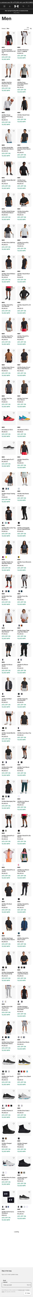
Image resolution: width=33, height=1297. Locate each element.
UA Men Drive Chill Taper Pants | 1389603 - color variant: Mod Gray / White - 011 (3, 1002)
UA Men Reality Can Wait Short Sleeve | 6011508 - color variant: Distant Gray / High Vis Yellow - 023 (6, 557)
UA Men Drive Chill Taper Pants (7, 1007)
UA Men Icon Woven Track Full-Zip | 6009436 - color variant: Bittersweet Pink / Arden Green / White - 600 (19, 865)
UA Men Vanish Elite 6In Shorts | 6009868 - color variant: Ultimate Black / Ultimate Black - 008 (3, 728)
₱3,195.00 (4, 308)
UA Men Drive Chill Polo (8, 242)
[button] (23, 6)
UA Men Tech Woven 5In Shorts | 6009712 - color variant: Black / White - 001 (19, 762)
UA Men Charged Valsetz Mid (22, 1178)
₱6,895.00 (5, 668)
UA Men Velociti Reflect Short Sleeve (8, 274)
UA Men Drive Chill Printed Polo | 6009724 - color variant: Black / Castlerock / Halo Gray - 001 (3, 762)
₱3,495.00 (20, 599)
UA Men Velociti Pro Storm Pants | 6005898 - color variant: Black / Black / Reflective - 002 (19, 899)
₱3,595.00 (5, 339)
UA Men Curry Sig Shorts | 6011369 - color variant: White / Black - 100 (19, 591)
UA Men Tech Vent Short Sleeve (22, 399)
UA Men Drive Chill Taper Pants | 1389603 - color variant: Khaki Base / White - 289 (6, 1002)
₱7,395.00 (20, 531)
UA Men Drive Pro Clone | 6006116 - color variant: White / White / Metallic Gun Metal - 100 (6, 1173)
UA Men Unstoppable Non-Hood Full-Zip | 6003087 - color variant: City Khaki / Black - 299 (6, 967)
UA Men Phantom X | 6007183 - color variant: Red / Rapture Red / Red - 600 (9, 1106)
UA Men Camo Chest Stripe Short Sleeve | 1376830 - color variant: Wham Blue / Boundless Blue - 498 (9, 1037)
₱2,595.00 (5, 120)
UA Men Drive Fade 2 (23, 1110)
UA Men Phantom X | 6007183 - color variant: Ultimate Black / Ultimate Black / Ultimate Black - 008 (11, 1106)
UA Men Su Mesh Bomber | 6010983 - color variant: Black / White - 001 (3, 694)
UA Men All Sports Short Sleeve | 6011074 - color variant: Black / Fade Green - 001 (3, 1275)
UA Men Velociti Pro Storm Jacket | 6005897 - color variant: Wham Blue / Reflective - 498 (19, 933)
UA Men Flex (21, 1211)
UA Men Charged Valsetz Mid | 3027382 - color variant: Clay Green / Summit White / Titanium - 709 (24, 1173)
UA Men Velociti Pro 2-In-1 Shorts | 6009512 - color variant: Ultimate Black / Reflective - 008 (3, 831)
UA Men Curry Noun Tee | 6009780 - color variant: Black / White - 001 (19, 728)
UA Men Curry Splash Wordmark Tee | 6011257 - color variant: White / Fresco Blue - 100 (6, 1241)
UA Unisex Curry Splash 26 (24, 1077)
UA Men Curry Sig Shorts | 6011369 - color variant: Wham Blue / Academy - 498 (21, 591)
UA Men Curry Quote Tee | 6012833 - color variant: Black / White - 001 (19, 1241)
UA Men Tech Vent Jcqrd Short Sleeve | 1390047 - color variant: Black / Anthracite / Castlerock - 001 (19, 967)
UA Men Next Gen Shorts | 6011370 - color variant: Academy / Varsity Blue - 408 (9, 591)
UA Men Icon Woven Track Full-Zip (23, 870)
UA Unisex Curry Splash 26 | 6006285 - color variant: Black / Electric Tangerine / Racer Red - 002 (21, 1071)
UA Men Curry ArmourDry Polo (21, 180)
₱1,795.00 (4, 634)
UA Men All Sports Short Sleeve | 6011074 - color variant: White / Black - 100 (6, 1275)
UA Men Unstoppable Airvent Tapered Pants (23, 528)
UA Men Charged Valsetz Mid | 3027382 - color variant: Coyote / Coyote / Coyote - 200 (21, 1173)
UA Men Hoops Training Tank (8, 494)
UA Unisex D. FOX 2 (7, 429)
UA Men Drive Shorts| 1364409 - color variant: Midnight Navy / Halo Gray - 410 (24, 1037)
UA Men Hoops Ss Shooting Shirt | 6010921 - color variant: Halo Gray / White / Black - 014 (21, 694)
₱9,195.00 (4, 873)
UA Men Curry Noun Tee (24, 733)
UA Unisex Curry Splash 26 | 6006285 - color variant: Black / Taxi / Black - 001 (19, 1071)
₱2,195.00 (20, 117)
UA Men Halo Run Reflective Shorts (7, 83)
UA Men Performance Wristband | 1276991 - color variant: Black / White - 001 (3, 1207)
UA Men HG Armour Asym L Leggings (23, 50)
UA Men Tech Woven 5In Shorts (23, 767)
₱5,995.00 (5, 770)
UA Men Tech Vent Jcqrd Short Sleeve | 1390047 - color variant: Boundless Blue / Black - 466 (24, 967)
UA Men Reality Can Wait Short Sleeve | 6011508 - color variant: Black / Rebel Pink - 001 (3, 557)
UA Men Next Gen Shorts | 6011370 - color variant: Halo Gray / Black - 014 (6, 591)
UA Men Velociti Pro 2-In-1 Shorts (8, 836)
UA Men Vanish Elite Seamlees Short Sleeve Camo (23, 149)
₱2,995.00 (5, 370)
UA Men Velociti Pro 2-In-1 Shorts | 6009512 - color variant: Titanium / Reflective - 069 (6, 831)
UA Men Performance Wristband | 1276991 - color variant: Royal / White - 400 (9, 1207)
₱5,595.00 (20, 183)
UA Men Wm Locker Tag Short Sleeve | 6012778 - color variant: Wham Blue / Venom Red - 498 (9, 523)
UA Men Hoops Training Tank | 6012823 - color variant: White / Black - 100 (6, 489)
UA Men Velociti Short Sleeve (23, 274)
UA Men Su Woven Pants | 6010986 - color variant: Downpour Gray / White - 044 (21, 660)
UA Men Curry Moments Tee (24, 562)
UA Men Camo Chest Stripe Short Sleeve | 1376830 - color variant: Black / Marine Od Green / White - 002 (3, 1037)
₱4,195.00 (20, 308)
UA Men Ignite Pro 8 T (8, 459)
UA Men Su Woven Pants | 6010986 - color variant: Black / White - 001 (19, 660)
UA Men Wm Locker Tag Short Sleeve (8, 528)
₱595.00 (4, 1215)
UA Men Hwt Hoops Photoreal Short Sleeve (8, 938)
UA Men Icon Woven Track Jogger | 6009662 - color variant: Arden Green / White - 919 (19, 796)
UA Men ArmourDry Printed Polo (23, 243)
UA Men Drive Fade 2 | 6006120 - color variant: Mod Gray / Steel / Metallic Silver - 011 (19, 1106)
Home (3, 28)
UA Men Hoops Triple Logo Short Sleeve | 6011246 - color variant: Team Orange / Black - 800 (21, 625)
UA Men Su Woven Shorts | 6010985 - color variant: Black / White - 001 (3, 660)
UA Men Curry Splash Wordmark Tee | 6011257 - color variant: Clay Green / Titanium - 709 (11, 1241)
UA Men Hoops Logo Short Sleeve (7, 631)
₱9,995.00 (5, 1079)
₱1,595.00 (4, 402)
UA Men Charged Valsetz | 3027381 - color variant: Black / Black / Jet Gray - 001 (3, 1138)
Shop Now (16, 12)
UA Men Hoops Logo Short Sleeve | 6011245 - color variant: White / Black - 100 (3, 625)
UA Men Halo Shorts (23, 493)
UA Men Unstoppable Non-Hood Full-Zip (8, 973)
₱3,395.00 (5, 151)
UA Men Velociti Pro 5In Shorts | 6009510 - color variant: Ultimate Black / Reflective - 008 (19, 831)
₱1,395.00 (5, 1045)
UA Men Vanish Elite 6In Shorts (8, 733)
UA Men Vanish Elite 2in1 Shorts (8, 180)
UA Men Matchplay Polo (8, 801)
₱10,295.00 (5, 1179)
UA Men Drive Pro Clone (8, 1177)
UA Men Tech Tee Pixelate (7, 399)
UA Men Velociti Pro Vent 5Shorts (7, 305)
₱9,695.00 (20, 1147)
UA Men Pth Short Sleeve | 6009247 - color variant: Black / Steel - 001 (3, 899)
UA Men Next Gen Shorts (7, 596)
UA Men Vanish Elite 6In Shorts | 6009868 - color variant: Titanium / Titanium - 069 (6, 728)
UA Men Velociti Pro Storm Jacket (23, 938)
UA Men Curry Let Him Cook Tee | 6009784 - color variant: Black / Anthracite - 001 (19, 1275)
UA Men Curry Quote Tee (23, 1246)
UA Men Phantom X (7, 1110)
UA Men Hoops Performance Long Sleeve (7, 116)
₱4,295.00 (20, 1213)
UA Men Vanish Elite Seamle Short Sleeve (7, 148)
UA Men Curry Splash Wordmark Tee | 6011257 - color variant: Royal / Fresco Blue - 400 (9, 1241)
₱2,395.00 (5, 277)
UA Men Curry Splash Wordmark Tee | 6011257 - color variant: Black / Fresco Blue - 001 (3, 1241)
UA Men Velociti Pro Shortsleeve (23, 336)
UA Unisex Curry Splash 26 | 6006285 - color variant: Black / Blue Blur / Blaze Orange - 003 (24, 1071)
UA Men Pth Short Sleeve (7, 904)
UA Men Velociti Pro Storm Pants (23, 904)
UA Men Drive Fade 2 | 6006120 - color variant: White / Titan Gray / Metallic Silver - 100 (21, 1106)
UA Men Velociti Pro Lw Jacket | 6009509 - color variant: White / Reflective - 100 (3, 865)
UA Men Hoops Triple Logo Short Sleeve (23, 631)
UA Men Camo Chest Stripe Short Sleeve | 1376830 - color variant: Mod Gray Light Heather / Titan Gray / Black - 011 (6, 1037)
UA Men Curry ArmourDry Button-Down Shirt (22, 84)
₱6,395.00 (20, 495)
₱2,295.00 (5, 461)
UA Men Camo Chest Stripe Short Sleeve (8, 1042)
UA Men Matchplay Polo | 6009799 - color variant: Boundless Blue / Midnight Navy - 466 (9, 796)
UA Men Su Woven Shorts (7, 665)
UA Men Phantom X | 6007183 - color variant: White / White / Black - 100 (6, 1106)
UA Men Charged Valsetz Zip (22, 1144)
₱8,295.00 (5, 976)
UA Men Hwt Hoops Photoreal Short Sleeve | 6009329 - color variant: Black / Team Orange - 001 (3, 933)
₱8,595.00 (20, 1112)
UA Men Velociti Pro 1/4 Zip (24, 305)
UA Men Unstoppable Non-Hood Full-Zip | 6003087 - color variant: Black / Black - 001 (3, 967)
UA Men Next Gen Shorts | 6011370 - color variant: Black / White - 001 (3, 591)
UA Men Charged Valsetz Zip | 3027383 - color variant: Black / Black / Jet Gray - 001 (19, 1138)
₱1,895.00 (5, 54)
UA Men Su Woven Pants (22, 665)
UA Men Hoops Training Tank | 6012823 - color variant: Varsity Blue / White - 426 (9, 489)
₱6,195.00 (4, 431)
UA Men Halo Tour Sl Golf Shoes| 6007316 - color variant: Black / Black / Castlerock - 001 (3, 1071)
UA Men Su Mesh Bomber (7, 699)
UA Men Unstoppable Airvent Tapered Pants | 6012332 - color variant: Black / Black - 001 (19, 523)
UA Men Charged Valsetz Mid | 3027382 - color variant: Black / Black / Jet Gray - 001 (19, 1173)
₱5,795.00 (20, 87)
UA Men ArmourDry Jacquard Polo (23, 212)
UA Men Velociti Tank (23, 115)
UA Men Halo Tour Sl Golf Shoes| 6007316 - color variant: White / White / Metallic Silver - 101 (9, 1071)
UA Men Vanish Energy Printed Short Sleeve (8, 212)
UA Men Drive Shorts (23, 1042)
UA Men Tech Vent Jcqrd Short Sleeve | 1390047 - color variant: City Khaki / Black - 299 (21, 967)
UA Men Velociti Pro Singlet (23, 460)
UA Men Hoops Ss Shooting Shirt (22, 699)
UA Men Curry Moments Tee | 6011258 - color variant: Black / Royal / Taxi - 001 (19, 557)
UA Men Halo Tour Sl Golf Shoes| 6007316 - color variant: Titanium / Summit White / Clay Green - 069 (6, 1071)
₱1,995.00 (20, 402)
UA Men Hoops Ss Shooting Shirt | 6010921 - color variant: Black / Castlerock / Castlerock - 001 (19, 694)
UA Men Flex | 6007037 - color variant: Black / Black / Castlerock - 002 (21, 1207)
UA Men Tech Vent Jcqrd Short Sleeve (22, 973)
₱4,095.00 (5, 736)
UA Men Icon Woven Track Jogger (23, 802)
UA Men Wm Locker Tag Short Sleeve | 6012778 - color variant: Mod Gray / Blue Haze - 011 (6, 523)
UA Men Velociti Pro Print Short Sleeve (7, 336)
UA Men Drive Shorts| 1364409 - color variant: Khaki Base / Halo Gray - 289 (21, 1037)
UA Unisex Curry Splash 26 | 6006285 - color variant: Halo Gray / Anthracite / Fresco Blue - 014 (27, 1071)
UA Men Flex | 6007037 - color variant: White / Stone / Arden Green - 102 (27, 1207)
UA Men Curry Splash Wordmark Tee (8, 1246)
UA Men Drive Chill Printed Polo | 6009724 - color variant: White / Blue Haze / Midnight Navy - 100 (6, 762)
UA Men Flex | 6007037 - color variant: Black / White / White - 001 (19, 1207)
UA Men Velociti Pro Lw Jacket (8, 870)
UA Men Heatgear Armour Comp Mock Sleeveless (23, 1008)
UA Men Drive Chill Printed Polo (7, 767)
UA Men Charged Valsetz (6, 1144)
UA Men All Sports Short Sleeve (8, 1280)
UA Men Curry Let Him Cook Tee (23, 1280)
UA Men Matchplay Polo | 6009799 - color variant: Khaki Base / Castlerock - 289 (6, 796)
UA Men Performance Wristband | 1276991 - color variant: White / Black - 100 (6, 1207)
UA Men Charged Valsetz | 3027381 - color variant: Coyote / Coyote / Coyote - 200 (6, 1138)
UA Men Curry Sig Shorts (22, 596)
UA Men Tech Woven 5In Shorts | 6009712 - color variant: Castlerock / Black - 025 (21, 762)
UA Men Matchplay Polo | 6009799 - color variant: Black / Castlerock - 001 (3, 796)
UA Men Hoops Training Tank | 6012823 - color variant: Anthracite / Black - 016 (3, 489)
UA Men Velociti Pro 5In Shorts (24, 836)
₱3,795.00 (5, 183)
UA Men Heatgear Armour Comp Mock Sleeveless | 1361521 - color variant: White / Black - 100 (21, 1002)
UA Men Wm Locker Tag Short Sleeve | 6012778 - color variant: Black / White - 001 (3, 523)
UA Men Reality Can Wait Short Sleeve (7, 562)
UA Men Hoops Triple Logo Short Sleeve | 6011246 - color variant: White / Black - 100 (19, 625)
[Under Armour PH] (16, 6)
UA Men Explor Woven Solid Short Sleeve (8, 368)
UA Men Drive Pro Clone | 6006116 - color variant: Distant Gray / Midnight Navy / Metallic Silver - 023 (3, 1173)
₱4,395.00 (5, 86)
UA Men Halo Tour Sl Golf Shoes (7, 1077)
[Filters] (31, 28)
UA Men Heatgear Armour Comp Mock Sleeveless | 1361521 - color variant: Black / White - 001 (19, 1002)
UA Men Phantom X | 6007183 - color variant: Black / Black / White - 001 (3, 1106)
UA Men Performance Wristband (8, 1212)
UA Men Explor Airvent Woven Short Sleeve (23, 368)
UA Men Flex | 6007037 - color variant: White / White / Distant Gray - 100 (24, 1207)
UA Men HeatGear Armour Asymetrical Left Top (8, 51)
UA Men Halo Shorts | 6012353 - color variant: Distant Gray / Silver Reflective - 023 (19, 489)
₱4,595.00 (20, 1044)
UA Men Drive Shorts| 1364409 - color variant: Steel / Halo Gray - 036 (19, 1037)
